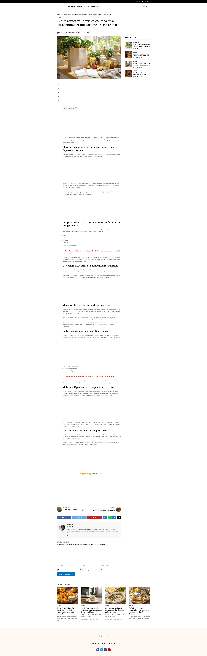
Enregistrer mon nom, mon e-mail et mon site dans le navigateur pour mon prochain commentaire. (84, 570)
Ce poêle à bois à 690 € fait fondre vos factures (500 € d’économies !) (141, 55)
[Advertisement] (92, 94)
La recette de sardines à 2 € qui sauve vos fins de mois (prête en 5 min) (115, 610)
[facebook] (142, 1)
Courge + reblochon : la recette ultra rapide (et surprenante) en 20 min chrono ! (65, 611)
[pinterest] (109, 649)
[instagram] (147, 1)
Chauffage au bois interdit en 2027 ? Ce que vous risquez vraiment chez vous (141, 74)
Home (58, 14)
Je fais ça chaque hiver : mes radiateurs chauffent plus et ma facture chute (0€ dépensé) (141, 66)
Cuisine (64, 14)
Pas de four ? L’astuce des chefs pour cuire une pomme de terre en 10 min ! (91, 610)
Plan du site (111, 643)
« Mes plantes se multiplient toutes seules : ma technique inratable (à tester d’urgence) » (141, 47)
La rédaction (96, 643)
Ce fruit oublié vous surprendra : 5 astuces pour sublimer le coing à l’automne (139, 611)
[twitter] (145, 1)
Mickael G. (62, 32)
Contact (103, 643)
